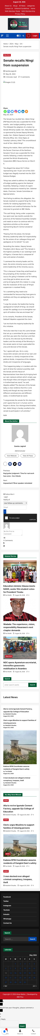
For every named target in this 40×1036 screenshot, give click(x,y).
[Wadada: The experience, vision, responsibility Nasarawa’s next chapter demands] (20, 609)
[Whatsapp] (5, 111)
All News (22, 6)
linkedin (6, 914)
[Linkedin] (22, 111)
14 (10, 973)
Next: (17, 481)
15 (15, 973)
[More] (26, 111)
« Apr (5, 986)
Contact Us (9, 8)
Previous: (18, 473)
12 (34, 968)
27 (6, 982)
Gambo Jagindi (10, 71)
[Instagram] (15, 111)
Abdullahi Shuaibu (10, 815)
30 (20, 982)
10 (25, 968)
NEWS (8, 580)
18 (29, 973)
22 (15, 978)
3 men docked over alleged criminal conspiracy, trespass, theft (17, 879)
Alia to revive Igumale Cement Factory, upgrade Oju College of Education (18, 808)
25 (29, 978)
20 (6, 978)
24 (25, 978)
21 (10, 978)
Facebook (7, 897)
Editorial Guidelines (22, 8)
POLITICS (7, 55)
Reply (3, 1019)
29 (15, 982)
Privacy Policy (20, 14)
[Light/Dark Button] (19, 36)
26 (34, 978)
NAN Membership (28, 11)
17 (25, 973)
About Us (8, 6)
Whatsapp (7, 919)
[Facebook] (8, 111)
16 (20, 973)
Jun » (35, 986)
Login (35, 36)
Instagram (7, 905)
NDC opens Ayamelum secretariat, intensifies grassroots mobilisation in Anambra (20, 665)
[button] (2, 35)
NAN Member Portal (12, 11)
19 (34, 973)
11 (29, 968)
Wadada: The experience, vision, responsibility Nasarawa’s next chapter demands (19, 627)
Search (7, 679)
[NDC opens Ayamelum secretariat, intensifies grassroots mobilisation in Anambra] (20, 648)
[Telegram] (19, 111)
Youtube (6, 910)
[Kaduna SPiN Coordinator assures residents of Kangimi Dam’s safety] (20, 747)
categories (31, 6)
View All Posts (28, 456)
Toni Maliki (8, 595)
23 (20, 978)
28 (10, 982)
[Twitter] (12, 111)
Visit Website (12, 456)
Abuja (15, 6)
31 (25, 982)
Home (33, 8)
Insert (22, 1026)
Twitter (6, 901)
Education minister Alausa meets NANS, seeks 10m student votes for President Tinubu (19, 589)
